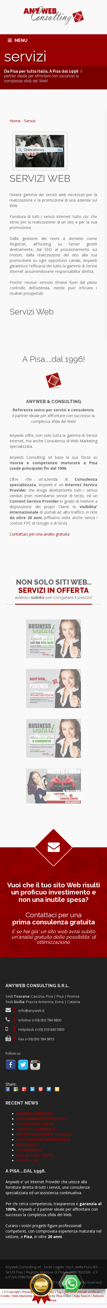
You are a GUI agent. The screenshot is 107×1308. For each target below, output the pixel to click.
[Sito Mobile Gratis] (53, 786)
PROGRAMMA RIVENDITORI (41, 1118)
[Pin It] (40, 1089)
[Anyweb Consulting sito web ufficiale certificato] (41, 1289)
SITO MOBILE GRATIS (35, 1124)
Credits (5, 1296)
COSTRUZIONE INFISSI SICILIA (43, 1139)
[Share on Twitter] (49, 1089)
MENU (21, 40)
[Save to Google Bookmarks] (16, 1089)
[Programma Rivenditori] (53, 688)
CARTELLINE (27, 1160)
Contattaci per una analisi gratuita (39, 534)
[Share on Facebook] (7, 1089)
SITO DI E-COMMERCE (35, 1129)
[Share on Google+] (24, 1089)
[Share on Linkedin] (32, 1089)
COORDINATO (29, 1150)
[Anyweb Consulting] (53, 16)
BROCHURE (26, 1144)
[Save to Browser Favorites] (57, 1089)
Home (15, 120)
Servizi (29, 120)
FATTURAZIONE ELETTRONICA (43, 1134)
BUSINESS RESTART (34, 1113)
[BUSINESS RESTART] (53, 639)
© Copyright (12, 1291)
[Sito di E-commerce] (53, 738)
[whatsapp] (71, 1283)
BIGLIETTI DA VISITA (34, 1155)
